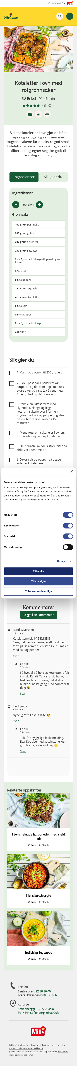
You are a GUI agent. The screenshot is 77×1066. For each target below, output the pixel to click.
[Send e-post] (29, 114)
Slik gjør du (53, 176)
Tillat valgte (38, 581)
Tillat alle (38, 571)
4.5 (44, 106)
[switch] (68, 525)
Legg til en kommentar (38, 615)
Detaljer (62, 561)
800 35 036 (49, 995)
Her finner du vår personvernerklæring (37, 1047)
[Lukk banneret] (72, 471)
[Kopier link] (38, 114)
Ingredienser (24, 176)
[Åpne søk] (59, 16)
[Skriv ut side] (47, 114)
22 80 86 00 (43, 991)
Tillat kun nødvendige (38, 591)
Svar (16, 656)
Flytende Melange (31, 323)
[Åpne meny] (69, 16)
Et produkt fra (56, 3)
